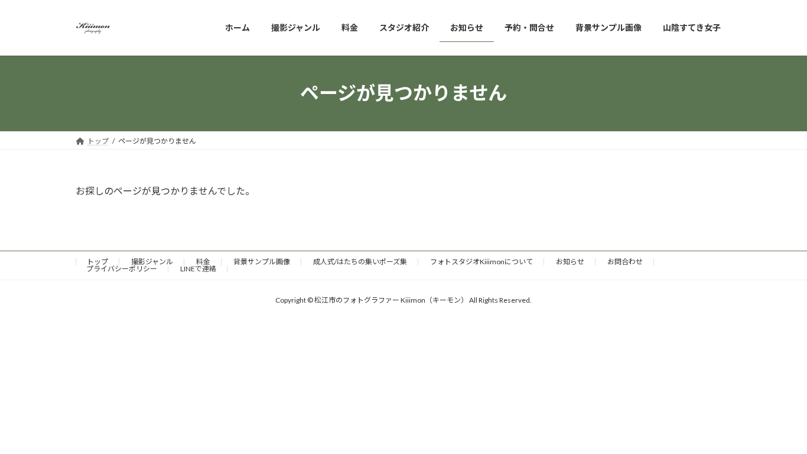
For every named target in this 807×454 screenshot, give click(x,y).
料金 (203, 261)
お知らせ (570, 261)
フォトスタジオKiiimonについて (481, 261)
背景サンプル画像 (261, 261)
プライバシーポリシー (121, 268)
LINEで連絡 (198, 268)
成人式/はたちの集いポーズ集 (360, 261)
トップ (97, 261)
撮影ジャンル (152, 261)
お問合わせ (625, 261)
